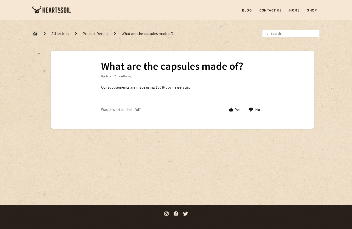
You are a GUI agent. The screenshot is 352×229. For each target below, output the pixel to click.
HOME (294, 10)
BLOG (247, 10)
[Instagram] (166, 214)
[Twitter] (185, 214)
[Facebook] (176, 214)
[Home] (35, 33)
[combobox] (291, 33)
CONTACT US (270, 10)
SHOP (312, 10)
